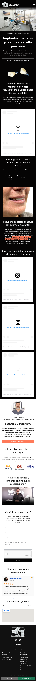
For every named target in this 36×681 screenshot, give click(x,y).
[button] (34, 4)
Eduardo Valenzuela (15, 578)
